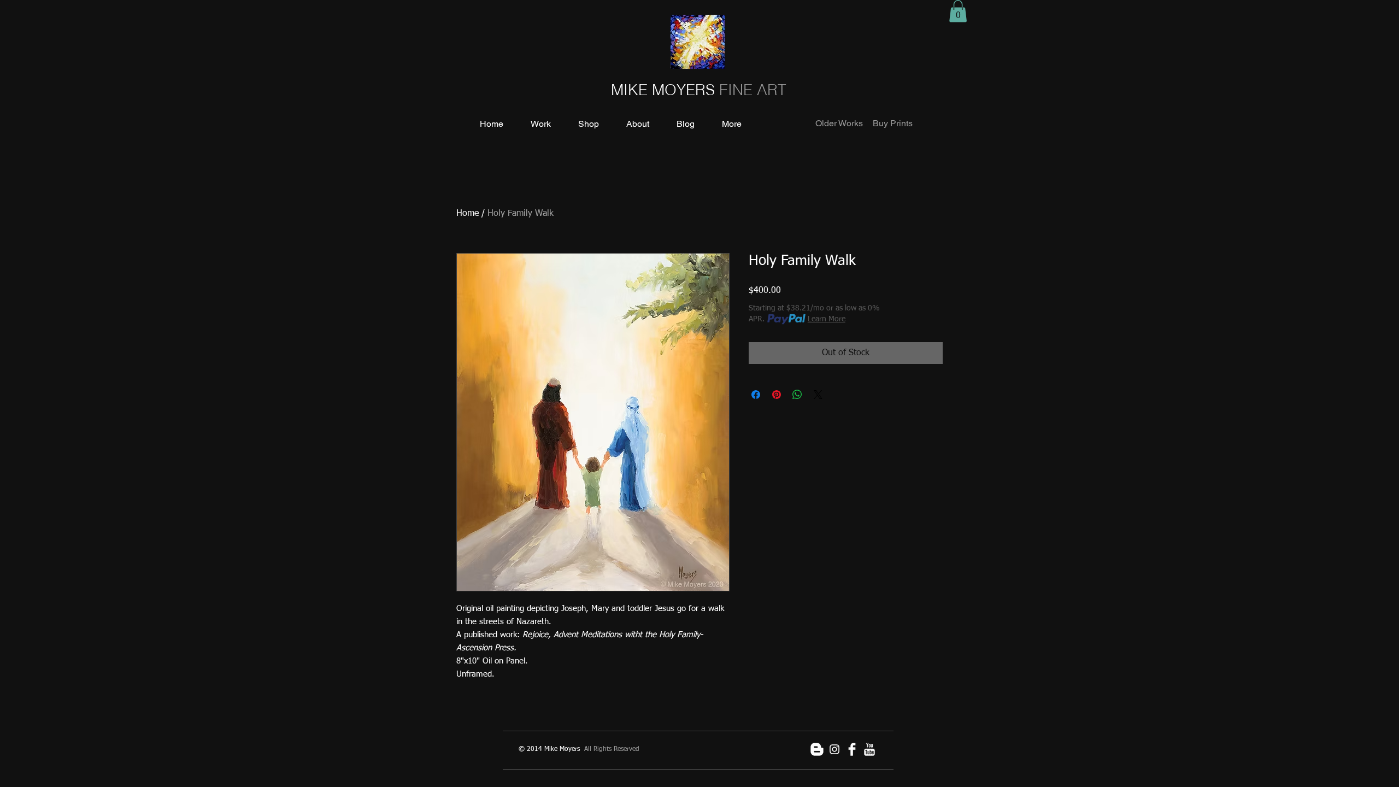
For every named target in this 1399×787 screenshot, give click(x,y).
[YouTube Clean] (869, 749)
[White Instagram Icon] (834, 749)
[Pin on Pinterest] (776, 394)
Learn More (826, 319)
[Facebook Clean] (852, 749)
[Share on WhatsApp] (797, 394)
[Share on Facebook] (755, 394)
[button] (958, 11)
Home (467, 213)
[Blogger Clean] (817, 749)
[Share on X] (818, 394)
